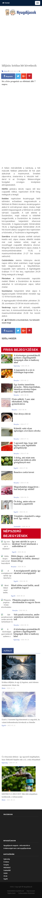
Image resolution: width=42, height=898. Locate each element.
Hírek (5, 876)
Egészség (7, 859)
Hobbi (6, 873)
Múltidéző (7, 868)
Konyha (6, 865)
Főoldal (7, 3)
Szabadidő (7, 870)
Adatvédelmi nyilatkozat (15, 891)
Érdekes (6, 862)
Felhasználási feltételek (26, 893)
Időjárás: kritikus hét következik (19, 65)
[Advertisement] (21, 39)
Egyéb (6, 879)
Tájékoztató (11, 893)
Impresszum (31, 891)
